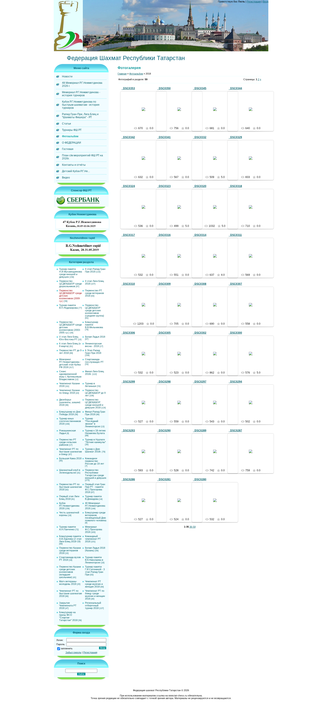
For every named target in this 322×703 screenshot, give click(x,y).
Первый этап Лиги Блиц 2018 (69, 497)
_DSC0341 (164, 137)
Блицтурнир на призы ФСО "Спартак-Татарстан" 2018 (68, 616)
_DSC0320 (199, 186)
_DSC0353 (128, 88)
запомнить (67, 648)
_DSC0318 (235, 186)
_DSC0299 (128, 381)
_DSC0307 (235, 283)
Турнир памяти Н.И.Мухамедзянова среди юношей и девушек (70, 273)
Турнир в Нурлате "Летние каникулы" (95, 440)
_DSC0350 (164, 88)
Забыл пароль (73, 652)
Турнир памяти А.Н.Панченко (67, 528)
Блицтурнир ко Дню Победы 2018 (70, 413)
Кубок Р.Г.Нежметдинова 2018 (69, 506)
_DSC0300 (235, 332)
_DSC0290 (164, 430)
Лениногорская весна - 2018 (93, 344)
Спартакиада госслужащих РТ (94, 360)
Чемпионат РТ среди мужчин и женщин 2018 (94, 584)
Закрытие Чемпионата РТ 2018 (67, 605)
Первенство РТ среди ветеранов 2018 (94, 293)
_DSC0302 (199, 332)
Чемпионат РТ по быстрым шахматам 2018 (70, 593)
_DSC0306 (128, 332)
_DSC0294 (235, 381)
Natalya (145, 112)
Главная (122, 73)
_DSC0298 (164, 381)
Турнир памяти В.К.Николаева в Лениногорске (94, 560)
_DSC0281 (164, 479)
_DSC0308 (199, 283)
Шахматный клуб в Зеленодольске (69, 471)
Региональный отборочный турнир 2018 (93, 605)
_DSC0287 (235, 430)
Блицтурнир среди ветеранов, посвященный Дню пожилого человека (95, 516)
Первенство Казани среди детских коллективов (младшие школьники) (70, 571)
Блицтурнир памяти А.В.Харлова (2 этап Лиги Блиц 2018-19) (70, 539)
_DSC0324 (128, 186)
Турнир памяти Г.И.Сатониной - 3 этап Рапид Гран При (95, 570)
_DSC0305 (164, 332)
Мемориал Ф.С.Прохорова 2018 (93, 529)
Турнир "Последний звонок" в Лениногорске (92, 422)
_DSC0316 (164, 235)
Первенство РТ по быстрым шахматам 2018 (70, 487)
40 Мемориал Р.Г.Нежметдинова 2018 (95, 506)
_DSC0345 (199, 88)
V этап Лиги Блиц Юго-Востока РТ (68, 338)
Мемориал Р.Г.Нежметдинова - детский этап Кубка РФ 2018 (70, 363)
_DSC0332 (199, 137)
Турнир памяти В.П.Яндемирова (68, 306)
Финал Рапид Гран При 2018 (95, 413)
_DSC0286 (128, 479)
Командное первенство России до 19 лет (94, 461)
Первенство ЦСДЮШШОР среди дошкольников (70, 284)
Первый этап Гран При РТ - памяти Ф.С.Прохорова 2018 (95, 488)
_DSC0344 (235, 88)
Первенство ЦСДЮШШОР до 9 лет (95, 393)
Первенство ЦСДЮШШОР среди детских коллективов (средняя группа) (94, 310)
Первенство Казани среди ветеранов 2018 (70, 550)
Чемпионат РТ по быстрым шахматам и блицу (70, 452)
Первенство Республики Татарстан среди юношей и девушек (95, 474)
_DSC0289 (199, 430)
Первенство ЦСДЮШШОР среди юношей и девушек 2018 (94, 403)
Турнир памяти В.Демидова (93, 497)
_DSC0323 (164, 186)
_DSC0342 (128, 137)
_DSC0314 (199, 235)
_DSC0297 (199, 381)
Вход (265, 1)
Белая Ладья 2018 (95, 336)
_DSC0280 (199, 479)
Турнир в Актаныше (90, 384)
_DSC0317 (128, 235)
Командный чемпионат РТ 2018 (93, 539)
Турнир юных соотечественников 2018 (70, 421)
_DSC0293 (128, 430)
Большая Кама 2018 (70, 458)
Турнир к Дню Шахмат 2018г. (93, 450)
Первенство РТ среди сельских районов (68, 442)
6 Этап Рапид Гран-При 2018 (93, 351)
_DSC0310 (128, 283)
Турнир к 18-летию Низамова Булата (95, 431)
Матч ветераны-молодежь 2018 (68, 582)
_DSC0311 (235, 235)
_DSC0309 (164, 283)
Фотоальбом (136, 73)
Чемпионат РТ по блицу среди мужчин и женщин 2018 (95, 594)
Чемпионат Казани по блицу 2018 (69, 391)
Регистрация (254, 1)
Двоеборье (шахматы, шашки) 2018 (69, 402)
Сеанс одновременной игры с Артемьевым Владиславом (70, 375)
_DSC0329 (235, 137)
